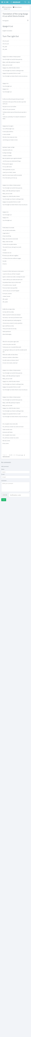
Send (3, 500)
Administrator (6, 456)
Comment (3, 480)
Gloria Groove (18, 7)
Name (2, 469)
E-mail (2, 474)
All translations (7, 7)
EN (7, 2)
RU (5, 2)
